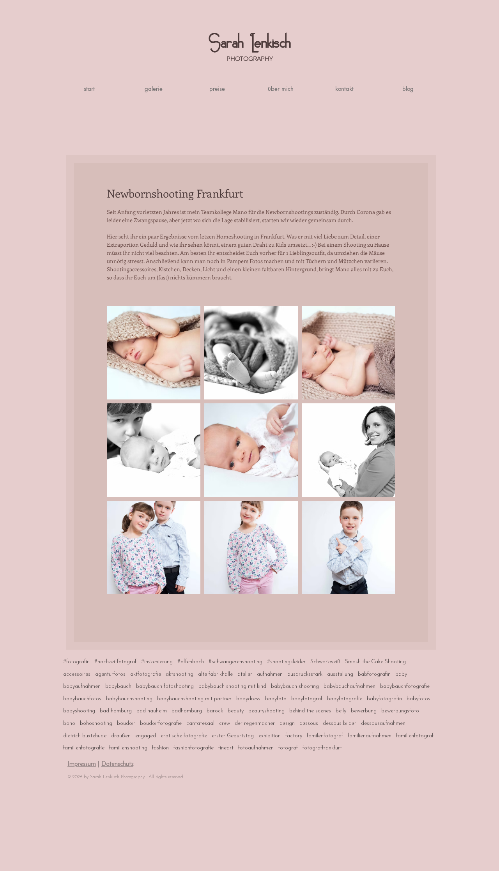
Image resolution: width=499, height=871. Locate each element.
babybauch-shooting (295, 686)
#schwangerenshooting (235, 662)
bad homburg (116, 711)
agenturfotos (110, 674)
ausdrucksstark (304, 674)
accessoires (76, 674)
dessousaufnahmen (383, 723)
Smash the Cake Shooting (375, 662)
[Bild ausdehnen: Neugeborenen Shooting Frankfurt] (153, 450)
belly (341, 711)
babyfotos (418, 699)
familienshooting (128, 748)
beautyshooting (266, 711)
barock (215, 711)
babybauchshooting (129, 699)
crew (224, 723)
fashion (160, 748)
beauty (236, 711)
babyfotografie (344, 699)
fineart (226, 748)
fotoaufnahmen (256, 748)
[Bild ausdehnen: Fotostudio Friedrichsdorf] (153, 547)
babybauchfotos (82, 699)
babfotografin (374, 674)
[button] (153, 89)
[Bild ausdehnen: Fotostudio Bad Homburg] (348, 547)
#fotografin (76, 662)
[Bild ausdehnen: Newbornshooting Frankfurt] (153, 352)
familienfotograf (415, 736)
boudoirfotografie (161, 723)
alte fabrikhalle (215, 674)
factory (293, 736)
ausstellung (340, 674)
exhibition (269, 736)
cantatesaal (200, 723)
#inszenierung (157, 662)
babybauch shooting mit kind (232, 686)
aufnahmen (270, 674)
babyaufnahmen (82, 686)
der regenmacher (255, 723)
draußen (121, 736)
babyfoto (276, 699)
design (287, 723)
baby (401, 674)
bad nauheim (151, 711)
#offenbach (190, 662)
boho (69, 723)
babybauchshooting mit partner (194, 699)
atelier (244, 674)
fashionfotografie (193, 748)
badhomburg (187, 711)
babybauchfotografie (405, 686)
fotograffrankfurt (322, 748)
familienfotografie (83, 748)
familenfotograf (325, 736)
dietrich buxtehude (84, 736)
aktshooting (179, 674)
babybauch (118, 686)
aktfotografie (145, 674)
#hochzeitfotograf (115, 662)
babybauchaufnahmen (349, 686)
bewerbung (364, 711)
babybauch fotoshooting (165, 686)
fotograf (288, 748)
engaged (145, 736)
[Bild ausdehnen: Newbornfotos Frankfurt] (251, 352)
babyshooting (79, 711)
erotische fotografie (184, 736)
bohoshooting (96, 723)
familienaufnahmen (369, 736)
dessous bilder (339, 723)
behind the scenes (310, 711)
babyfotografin (384, 699)
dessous (308, 723)
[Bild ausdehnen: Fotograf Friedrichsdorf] (251, 547)
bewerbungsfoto (400, 711)
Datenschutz (117, 764)
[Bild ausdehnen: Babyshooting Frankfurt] (348, 352)
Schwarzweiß (325, 662)
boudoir (126, 723)
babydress (248, 699)
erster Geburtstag (233, 736)
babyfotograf (306, 699)
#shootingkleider (286, 662)
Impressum (81, 764)
